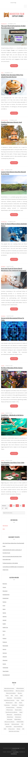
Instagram (22, 705)
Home (2, 169)
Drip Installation (18, 697)
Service (4, 649)
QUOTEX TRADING (20, 721)
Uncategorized (4, 120)
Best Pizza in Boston (20, 690)
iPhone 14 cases (10, 709)
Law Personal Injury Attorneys (11, 712)
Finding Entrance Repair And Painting (11, 123)
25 (20, 505)
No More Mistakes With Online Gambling (12, 369)
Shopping (5, 660)
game (23, 700)
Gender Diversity (9, 702)
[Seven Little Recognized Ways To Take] (14, 331)
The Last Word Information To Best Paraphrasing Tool (13, 27)
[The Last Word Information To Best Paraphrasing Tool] (14, 37)
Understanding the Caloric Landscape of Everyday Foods (12, 551)
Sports (4, 664)
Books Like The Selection (11, 693)
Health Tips (5, 627)
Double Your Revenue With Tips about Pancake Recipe (12, 76)
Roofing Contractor (15, 724)
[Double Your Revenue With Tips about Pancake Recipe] (14, 86)
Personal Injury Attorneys (9, 721)
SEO (22, 724)
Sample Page (13, 2)
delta (22, 695)
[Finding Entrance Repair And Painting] (14, 135)
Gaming (4, 616)
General (4, 620)
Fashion (4, 601)
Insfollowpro (14, 705)
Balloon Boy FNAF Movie (9, 690)
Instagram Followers (10, 707)
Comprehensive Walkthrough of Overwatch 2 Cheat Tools (13, 568)
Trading (18, 728)
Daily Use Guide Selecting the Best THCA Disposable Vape (12, 558)
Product (4, 638)
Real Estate (5, 645)
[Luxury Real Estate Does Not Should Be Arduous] (14, 184)
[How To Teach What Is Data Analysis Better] (14, 234)
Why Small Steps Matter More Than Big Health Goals (13, 545)
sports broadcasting (18, 726)
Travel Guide (5, 671)
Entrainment (5, 598)
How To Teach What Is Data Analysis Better (14, 225)
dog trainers (9, 697)
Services (5, 653)
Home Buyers (7, 705)
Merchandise (9, 714)
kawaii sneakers (18, 709)
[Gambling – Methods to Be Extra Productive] (14, 427)
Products (5, 642)
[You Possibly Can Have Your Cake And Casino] (14, 473)
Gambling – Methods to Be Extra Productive (12, 416)
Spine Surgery (9, 726)
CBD (12, 695)
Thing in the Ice (12, 728)
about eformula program (9, 688)
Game (4, 609)
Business (3, 266)
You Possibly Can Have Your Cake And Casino (12, 463)
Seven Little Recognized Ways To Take (12, 319)
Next (6, 508)
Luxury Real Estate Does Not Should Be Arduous (13, 173)
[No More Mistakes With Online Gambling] (14, 379)
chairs (17, 695)
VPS (23, 728)
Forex (18, 700)
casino (7, 695)
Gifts (16, 702)
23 (13, 505)
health (21, 702)
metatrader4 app (18, 714)
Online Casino (18, 716)
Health (4, 623)
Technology (4, 23)
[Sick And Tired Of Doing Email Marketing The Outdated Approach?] (14, 280)
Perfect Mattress (18, 719)
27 (2, 508)
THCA (5, 728)
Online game (10, 719)
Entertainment (6, 594)
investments (19, 707)
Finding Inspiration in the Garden (10, 563)
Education (5, 591)
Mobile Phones (10, 716)
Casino (2, 365)
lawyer (21, 712)
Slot (4, 529)
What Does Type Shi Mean (14, 731)
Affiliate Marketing (20, 688)
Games (4, 612)
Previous (4, 505)
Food (2, 72)
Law (3, 634)
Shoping (5, 656)
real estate (7, 724)
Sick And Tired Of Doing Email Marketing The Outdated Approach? (13, 269)
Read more (14, 65)
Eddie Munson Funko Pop (9, 700)
